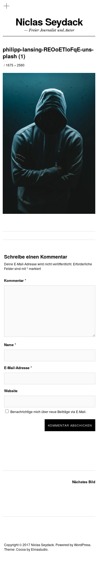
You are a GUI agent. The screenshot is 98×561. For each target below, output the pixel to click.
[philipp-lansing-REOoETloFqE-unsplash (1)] (49, 212)
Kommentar (15, 280)
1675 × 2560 (15, 65)
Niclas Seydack (49, 21)
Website (10, 390)
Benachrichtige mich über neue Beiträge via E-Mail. (48, 411)
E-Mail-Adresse (18, 367)
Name (10, 344)
